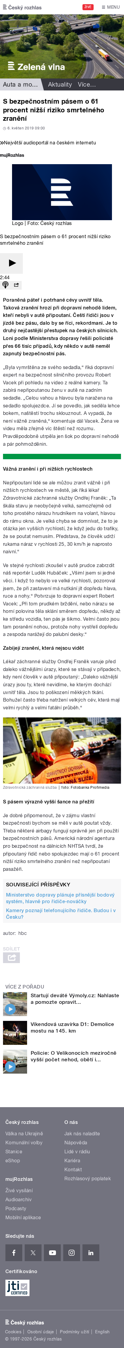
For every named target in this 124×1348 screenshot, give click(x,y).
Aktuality (60, 84)
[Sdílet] (16, 285)
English (102, 1331)
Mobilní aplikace (23, 1217)
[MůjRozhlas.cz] (12, 156)
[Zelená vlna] (62, 46)
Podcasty (15, 1208)
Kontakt (73, 1169)
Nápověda (75, 1143)
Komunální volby (23, 1143)
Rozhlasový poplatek (87, 1178)
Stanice (13, 1151)
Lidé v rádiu (77, 1151)
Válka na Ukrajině (24, 1134)
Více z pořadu (24, 987)
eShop (12, 1160)
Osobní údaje (40, 1331)
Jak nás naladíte (82, 1134)
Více (87, 84)
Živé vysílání (19, 1190)
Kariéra (72, 1160)
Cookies (13, 1331)
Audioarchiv (18, 1199)
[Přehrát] (11, 263)
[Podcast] (5, 285)
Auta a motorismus (29, 84)
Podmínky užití (74, 1331)
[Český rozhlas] (22, 7)
